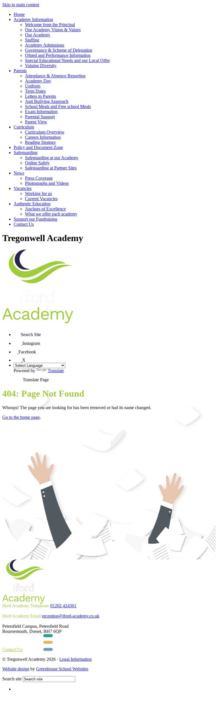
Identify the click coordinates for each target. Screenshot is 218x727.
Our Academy (37, 34)
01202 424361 (63, 605)
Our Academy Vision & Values (53, 29)
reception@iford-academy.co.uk (70, 616)
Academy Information (33, 19)
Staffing (32, 40)
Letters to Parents (40, 96)
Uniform (32, 86)
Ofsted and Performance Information (58, 55)
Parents (20, 70)
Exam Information (41, 111)
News (19, 173)
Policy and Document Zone (38, 147)
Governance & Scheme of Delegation (58, 50)
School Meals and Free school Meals (58, 106)
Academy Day (38, 80)
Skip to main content (20, 4)
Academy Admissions (44, 45)
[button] (17, 332)
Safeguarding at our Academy (51, 157)
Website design (15, 668)
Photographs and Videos (47, 183)
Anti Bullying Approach (46, 101)
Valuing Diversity (40, 65)
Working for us (38, 193)
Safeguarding (25, 152)
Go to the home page (21, 417)
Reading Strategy (40, 142)
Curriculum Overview (44, 132)
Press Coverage (39, 178)
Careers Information (43, 137)
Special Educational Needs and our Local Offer (67, 60)
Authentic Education (32, 203)
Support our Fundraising (35, 219)
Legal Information (75, 659)
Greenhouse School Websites (62, 668)
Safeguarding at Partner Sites (51, 167)
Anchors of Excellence (45, 208)
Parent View (36, 121)
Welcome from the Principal (50, 24)
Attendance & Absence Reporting (55, 75)
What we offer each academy (51, 214)
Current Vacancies (41, 198)
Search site (12, 678)
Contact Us (24, 224)
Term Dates (35, 91)
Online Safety (37, 162)
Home (19, 14)
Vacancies (23, 188)
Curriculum (24, 127)
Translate (56, 370)
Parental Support (40, 116)
